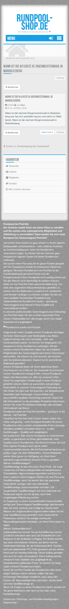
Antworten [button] (12, 87)
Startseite (13, 166)
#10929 (10, 105)
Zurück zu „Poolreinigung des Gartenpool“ (27, 146)
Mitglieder (13, 177)
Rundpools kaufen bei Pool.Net (19, 411)
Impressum (9, 599)
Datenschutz (10, 602)
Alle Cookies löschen (19, 189)
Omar (22, 105)
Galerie (12, 171)
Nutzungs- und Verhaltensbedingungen (37, 599)
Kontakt (12, 183)
